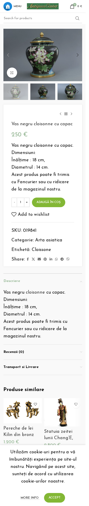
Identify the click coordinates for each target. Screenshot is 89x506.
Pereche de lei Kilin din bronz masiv (18, 434)
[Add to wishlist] (35, 404)
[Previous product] (60, 114)
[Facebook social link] (27, 259)
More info (30, 497)
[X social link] (33, 259)
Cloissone (41, 250)
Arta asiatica (48, 240)
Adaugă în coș (49, 202)
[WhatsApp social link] (56, 259)
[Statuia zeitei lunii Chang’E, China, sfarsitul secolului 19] (63, 412)
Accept (54, 497)
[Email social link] (39, 259)
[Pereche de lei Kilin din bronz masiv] (22, 411)
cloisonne (35, 292)
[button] (8, 55)
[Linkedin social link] (51, 259)
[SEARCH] (77, 18)
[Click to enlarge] (12, 73)
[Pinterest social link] (45, 259)
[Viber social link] (68, 259)
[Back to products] (66, 114)
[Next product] (71, 114)
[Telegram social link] (62, 259)
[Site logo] (43, 6)
